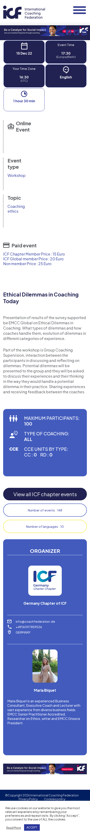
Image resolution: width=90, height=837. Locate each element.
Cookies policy (54, 799)
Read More (13, 827)
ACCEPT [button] (32, 827)
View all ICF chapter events (45, 494)
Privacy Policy (28, 799)
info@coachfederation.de (35, 621)
